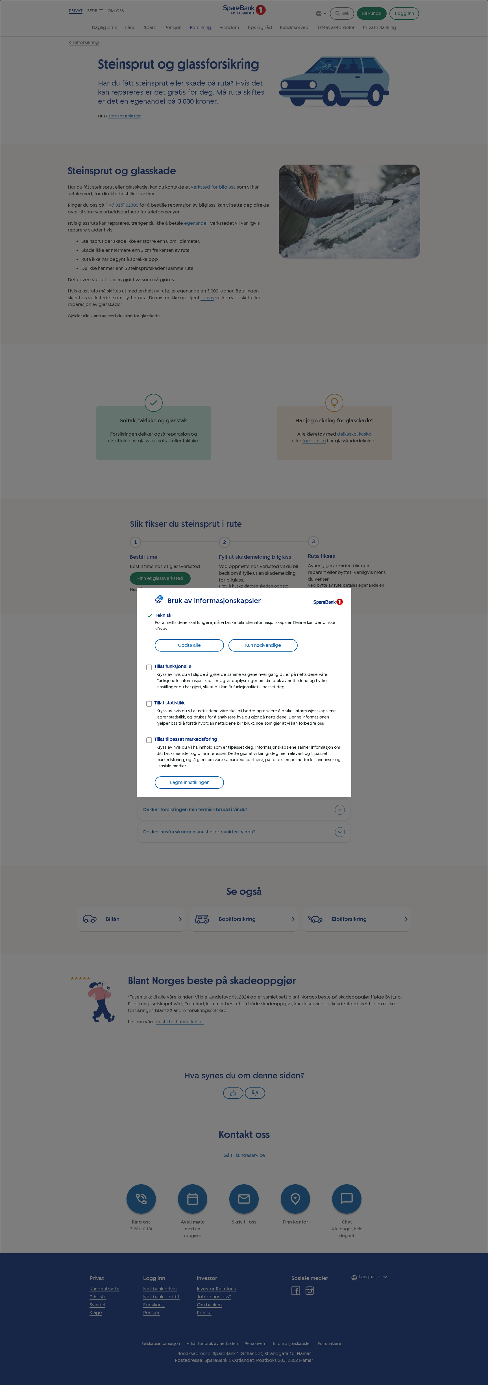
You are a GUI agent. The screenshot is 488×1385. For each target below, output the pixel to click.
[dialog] (244, 692)
